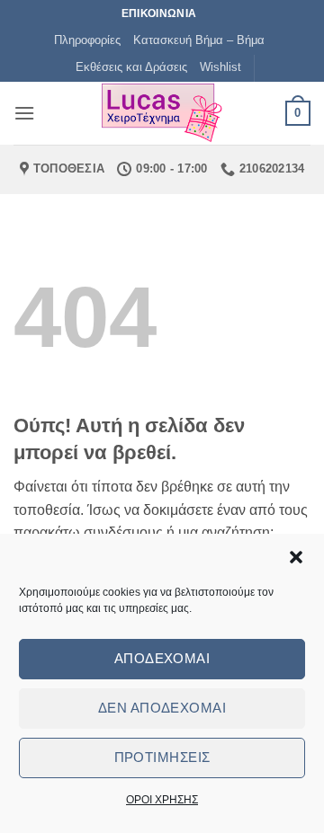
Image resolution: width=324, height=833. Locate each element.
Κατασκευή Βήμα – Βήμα (199, 40)
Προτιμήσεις (162, 757)
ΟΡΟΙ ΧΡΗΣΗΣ (162, 799)
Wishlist (220, 67)
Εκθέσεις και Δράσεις (131, 67)
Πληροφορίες (87, 40)
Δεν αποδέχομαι (162, 707)
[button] (296, 557)
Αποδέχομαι (162, 658)
